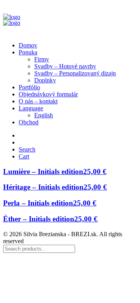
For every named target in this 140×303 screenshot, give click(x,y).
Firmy (41, 59)
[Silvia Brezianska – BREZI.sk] (70, 19)
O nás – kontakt (38, 101)
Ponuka (28, 52)
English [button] (43, 115)
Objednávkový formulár (48, 94)
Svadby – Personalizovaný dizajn (75, 73)
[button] (27, 149)
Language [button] (31, 108)
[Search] (39, 248)
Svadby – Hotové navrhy (65, 66)
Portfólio (29, 87)
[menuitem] (78, 45)
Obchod (28, 122)
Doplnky (45, 80)
